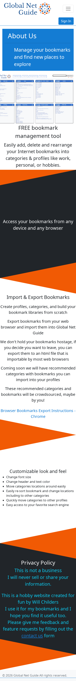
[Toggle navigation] (68, 9)
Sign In (66, 21)
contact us (32, 635)
